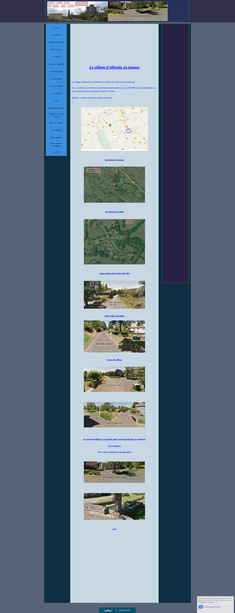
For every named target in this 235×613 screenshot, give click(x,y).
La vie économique (56, 86)
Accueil (56, 27)
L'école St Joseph (56, 71)
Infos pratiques (56, 130)
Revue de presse (56, 49)
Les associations (56, 79)
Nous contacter (56, 137)
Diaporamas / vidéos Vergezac (56, 115)
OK (201, 607)
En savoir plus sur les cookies (212, 606)
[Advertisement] (114, 43)
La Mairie (56, 57)
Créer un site (124, 610)
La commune (56, 35)
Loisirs (56, 101)
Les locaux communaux (56, 64)
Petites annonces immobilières (56, 145)
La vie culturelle (56, 93)
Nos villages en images (56, 108)
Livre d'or (56, 152)
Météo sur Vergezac (56, 123)
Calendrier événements (56, 42)
